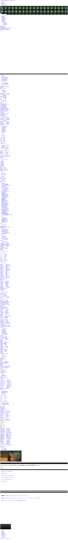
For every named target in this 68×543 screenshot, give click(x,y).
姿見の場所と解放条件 (4, 209)
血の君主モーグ (8, 419)
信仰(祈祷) (1, 407)
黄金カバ (1, 265)
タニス (5, 396)
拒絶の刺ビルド (6, 248)
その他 (4, 22)
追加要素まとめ (4, 90)
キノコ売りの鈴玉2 (2, 323)
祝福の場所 (1, 442)
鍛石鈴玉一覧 (2, 363)
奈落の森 (1, 311)
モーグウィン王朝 (2, 383)
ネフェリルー (6, 397)
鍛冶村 (1, 99)
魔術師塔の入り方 (4, 221)
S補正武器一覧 (2, 349)
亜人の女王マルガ (2, 277)
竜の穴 (1, 300)
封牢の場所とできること (5, 220)
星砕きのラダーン (8, 412)
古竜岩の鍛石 (5, 361)
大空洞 (1, 98)
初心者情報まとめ (2, 428)
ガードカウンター (8, 439)
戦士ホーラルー (8, 416)
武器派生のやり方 (8, 434)
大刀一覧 (1, 285)
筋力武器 (1, 350)
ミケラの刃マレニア (2, 419)
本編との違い (3, 186)
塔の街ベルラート (2, 296)
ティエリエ (5, 254)
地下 (1, 426)
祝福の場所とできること (5, 193)
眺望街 (1, 316)
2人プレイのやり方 (4, 206)
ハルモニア (1, 101)
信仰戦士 (4, 407)
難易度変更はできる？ (4, 233)
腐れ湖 (1, 387)
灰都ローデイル (2, 384)
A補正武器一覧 (6, 349)
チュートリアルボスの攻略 (5, 147)
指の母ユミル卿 (8, 269)
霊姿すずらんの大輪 (7, 366)
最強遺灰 (5, 344)
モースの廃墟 (2, 309)
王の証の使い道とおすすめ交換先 (4, 113)
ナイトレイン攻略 (4, 15)
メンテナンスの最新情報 (5, 83)
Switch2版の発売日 (4, 79)
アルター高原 (8, 380)
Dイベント (1, 397)
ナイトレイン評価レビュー (5, 84)
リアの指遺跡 (2, 312)
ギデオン (1, 395)
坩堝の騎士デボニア (2, 279)
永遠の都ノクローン (9, 385)
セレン (1, 396)
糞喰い (5, 395)
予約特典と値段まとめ (4, 231)
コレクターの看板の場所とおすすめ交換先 (7, 214)
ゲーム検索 (3, 2)
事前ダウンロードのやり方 (5, 230)
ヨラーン (5, 257)
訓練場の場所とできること (5, 194)
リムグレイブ (2, 379)
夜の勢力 (4, 181)
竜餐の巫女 (5, 256)
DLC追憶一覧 (2, 320)
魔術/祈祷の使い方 (2, 435)
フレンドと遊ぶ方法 (4, 189)
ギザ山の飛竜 (2, 271)
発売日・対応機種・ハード (5, 229)
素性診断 (5, 446)
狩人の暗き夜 (8, 119)
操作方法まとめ (4, 192)
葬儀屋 (3, 165)
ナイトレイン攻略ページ (5, 77)
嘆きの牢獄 (6, 300)
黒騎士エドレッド (2, 272)
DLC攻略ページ (4, 76)
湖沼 (5, 98)
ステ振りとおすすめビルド (5, 403)
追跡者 (1, 138)
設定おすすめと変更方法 (5, 211)
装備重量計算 (2, 446)
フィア (5, 398)
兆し (6, 151)
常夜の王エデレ (2, 155)
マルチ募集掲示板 (6, 86)
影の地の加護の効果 (2, 325)
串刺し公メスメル (8, 265)
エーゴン (1, 256)
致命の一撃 (1, 440)
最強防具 (5, 341)
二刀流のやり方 (8, 441)
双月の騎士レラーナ (8, 264)
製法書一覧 (1, 371)
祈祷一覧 (5, 168)
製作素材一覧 (5, 371)
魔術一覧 (1, 168)
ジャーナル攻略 (7, 93)
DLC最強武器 (2, 243)
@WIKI (3, 537)
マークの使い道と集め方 (5, 203)
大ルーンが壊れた (8, 325)
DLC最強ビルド (2, 247)
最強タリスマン (6, 342)
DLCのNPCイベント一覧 (5, 251)
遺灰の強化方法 (2, 436)
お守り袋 (1, 369)
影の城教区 (6, 317)
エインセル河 (2, 386)
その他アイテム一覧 (3, 372)
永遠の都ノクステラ (9, 386)
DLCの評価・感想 (4, 236)
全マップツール (4, 374)
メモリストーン (5, 369)
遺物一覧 (1, 169)
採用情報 (3, 532)
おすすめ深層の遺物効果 (3, 105)
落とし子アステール (8, 420)
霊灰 (4, 293)
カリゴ (6, 101)
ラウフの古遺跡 (7, 297)
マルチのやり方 (2, 433)
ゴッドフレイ (7, 413)
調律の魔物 (7, 152)
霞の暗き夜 (7, 122)
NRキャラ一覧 (3, 19)
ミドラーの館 (6, 303)
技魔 (3, 406)
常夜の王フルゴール (2, 119)
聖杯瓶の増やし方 (4, 198)
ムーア (1, 254)
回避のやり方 (2, 439)
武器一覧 (1, 167)
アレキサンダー (2, 394)
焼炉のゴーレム (8, 270)
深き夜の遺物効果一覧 (3, 104)
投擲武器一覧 (2, 286)
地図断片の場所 (4, 375)
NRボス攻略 (3, 16)
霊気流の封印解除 (8, 326)
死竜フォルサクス (2, 420)
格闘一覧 (7, 285)
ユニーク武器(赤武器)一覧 (3, 107)
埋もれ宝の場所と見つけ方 (5, 222)
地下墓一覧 (4, 377)
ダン (1, 255)
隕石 (1, 181)
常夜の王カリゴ (2, 122)
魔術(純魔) (1, 408)
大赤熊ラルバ (2, 278)
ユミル (1, 257)
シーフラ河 (1, 385)
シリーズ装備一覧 (2, 337)
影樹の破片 (1, 293)
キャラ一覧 (3, 134)
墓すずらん (1, 365)
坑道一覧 (1, 377)
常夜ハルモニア (2, 88)
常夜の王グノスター (2, 156)
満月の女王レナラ (2, 412)
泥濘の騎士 (1, 268)
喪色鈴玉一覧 (5, 363)
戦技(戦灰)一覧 (7, 338)
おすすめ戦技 (3, 131)
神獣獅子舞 (1, 264)
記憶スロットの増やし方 (9, 435)
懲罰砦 (1, 310)
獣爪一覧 (7, 284)
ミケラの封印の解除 (2, 326)
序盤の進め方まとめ (4, 183)
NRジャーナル (3, 21)
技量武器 (5, 350)
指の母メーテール (2, 269)
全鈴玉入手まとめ (4, 356)
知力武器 (1, 351)
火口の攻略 (1, 226)
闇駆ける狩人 (2, 153)
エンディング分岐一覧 (4, 333)
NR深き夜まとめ (4, 18)
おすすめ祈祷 (3, 130)
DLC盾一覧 (1, 282)
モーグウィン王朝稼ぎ (9, 432)
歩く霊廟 (1, 180)
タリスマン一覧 (6, 169)
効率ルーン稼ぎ (2, 432)
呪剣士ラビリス (2, 276)
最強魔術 (5, 343)
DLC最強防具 (7, 243)
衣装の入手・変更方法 (4, 205)
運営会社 (3, 531)
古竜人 (1, 270)
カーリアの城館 (9, 383)
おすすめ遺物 (3, 127)
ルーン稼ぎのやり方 (4, 331)
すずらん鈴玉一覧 (2, 367)
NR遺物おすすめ (5, 24)
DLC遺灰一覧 (2, 289)
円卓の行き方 (8, 443)
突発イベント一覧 (4, 174)
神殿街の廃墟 (6, 312)
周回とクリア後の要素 (4, 334)
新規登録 (3, 3)
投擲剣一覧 (7, 282)
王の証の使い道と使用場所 (5, 213)
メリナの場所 (2, 443)
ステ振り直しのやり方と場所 (5, 404)
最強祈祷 (1, 344)
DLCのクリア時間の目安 (5, 239)
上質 (3, 408)
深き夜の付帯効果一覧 (3, 106)
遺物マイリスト (2, 86)
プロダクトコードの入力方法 (5, 208)
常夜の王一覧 (2, 112)
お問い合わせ (3, 535)
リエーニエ (8, 379)
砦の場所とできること (4, 218)
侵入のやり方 (8, 433)
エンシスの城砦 (7, 296)
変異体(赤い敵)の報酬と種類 (4, 108)
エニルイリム (2, 298)
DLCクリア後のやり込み (5, 238)
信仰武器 (5, 351)
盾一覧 (6, 337)
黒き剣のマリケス (8, 415)
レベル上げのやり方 (4, 197)
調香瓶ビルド (2, 248)
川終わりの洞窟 (2, 305)
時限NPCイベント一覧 (4, 392)
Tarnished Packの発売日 (4, 80)
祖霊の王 (1, 421)
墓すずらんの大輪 (7, 365)
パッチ (1, 398)
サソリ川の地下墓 (7, 304)
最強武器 (1, 341)
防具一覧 (6, 336)
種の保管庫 (6, 316)
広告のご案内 (3, 534)
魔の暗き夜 (7, 123)
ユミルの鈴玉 (7, 323)
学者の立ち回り (2, 93)
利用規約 (3, 533)
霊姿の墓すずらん (2, 366)
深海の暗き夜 (8, 121)
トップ (2, 530)
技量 (1, 406)
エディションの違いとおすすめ (6, 232)
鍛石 (1, 361)
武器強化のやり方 (4, 199)
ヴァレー (5, 394)
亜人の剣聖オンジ (8, 276)
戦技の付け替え (8, 440)
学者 (1, 165)
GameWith (5, 538)
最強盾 (1, 342)
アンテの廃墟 (6, 309)
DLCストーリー (4, 237)
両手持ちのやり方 (2, 441)
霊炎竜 (6, 271)
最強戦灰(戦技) (2, 343)
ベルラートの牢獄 (2, 304)
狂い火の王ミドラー (8, 268)
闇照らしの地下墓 (2, 303)
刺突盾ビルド (2, 249)
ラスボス (7, 153)
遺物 (5, 88)
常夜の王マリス (2, 121)
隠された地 (1, 313)
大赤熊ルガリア (8, 277)
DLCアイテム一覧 (2, 319)
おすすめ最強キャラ (4, 126)
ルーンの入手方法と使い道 (5, 196)
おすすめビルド (4, 128)
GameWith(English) (4, 536)
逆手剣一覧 (1, 284)
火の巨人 (7, 414)
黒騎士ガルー (7, 272)
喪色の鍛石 (1, 362)
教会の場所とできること (5, 219)
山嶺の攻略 (5, 226)
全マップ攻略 (3, 329)
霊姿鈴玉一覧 (6, 367)
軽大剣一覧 (1, 283)
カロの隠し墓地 (7, 313)
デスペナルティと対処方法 (5, 195)
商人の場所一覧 (4, 393)
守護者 (4, 138)
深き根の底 (8, 387)
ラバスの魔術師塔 (2, 317)
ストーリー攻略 (4, 328)
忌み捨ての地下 (9, 384)
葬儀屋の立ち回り (2, 94)
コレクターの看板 (2, 114)
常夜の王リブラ (2, 123)
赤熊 (6, 278)
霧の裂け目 (1, 152)
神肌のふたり (2, 415)
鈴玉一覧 (6, 320)
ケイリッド (1, 380)
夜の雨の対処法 (4, 212)
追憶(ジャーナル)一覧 (4, 159)
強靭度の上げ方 (8, 436)
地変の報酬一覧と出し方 (3, 115)
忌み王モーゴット (2, 414)
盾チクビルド (6, 247)
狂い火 (4, 180)
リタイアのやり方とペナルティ (6, 191)
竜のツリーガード (2, 413)
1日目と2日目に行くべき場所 (5, 185)
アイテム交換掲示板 (4, 449)
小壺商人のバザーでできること (6, 202)
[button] (35, 11)
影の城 (1, 297)
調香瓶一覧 (7, 283)
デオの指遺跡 (6, 310)
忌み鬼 (1, 177)
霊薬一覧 (6, 319)
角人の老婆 (5, 255)
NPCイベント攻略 (4, 330)
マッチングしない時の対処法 (5, 188)
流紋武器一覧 (7, 286)
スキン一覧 (3, 135)
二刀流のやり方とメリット (5, 210)
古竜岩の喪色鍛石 (6, 362)
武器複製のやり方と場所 (5, 200)
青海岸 (6, 311)
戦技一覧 (5, 167)
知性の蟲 (1, 151)
